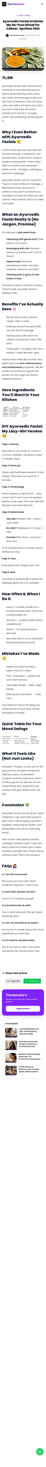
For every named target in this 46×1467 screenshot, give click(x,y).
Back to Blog (24, 15)
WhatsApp (34, 981)
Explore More (23, 1008)
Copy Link (15, 981)
